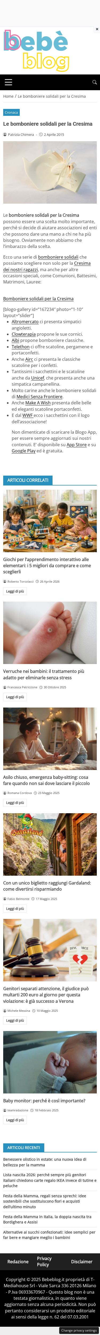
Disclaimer (82, 1262)
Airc (29, 359)
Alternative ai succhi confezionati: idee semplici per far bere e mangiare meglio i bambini (49, 1235)
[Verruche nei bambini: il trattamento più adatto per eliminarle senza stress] (50, 633)
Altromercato (25, 322)
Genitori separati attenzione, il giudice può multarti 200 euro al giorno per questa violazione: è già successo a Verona (46, 995)
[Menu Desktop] (8, 82)
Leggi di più (15, 591)
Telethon (21, 347)
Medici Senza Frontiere (39, 397)
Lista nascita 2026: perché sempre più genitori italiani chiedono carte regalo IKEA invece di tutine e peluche (50, 1180)
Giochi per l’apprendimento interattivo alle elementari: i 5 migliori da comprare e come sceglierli (47, 565)
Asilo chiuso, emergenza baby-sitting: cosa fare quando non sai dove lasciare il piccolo (46, 780)
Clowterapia (24, 334)
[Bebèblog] (36, 50)
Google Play (23, 451)
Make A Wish (38, 403)
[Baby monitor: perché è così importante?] (50, 1062)
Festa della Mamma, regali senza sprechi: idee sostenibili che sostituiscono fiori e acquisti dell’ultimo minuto (44, 1201)
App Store (77, 445)
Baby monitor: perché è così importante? (44, 1101)
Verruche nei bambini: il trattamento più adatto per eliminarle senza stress (43, 674)
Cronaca (11, 112)
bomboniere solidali (58, 257)
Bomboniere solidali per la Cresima (38, 299)
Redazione (18, 1262)
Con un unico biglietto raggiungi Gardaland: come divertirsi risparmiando (47, 886)
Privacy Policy (44, 1261)
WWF (28, 415)
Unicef (37, 378)
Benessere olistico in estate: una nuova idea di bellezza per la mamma (44, 1162)
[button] (95, 82)
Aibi (15, 340)
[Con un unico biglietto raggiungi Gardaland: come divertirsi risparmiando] (50, 844)
